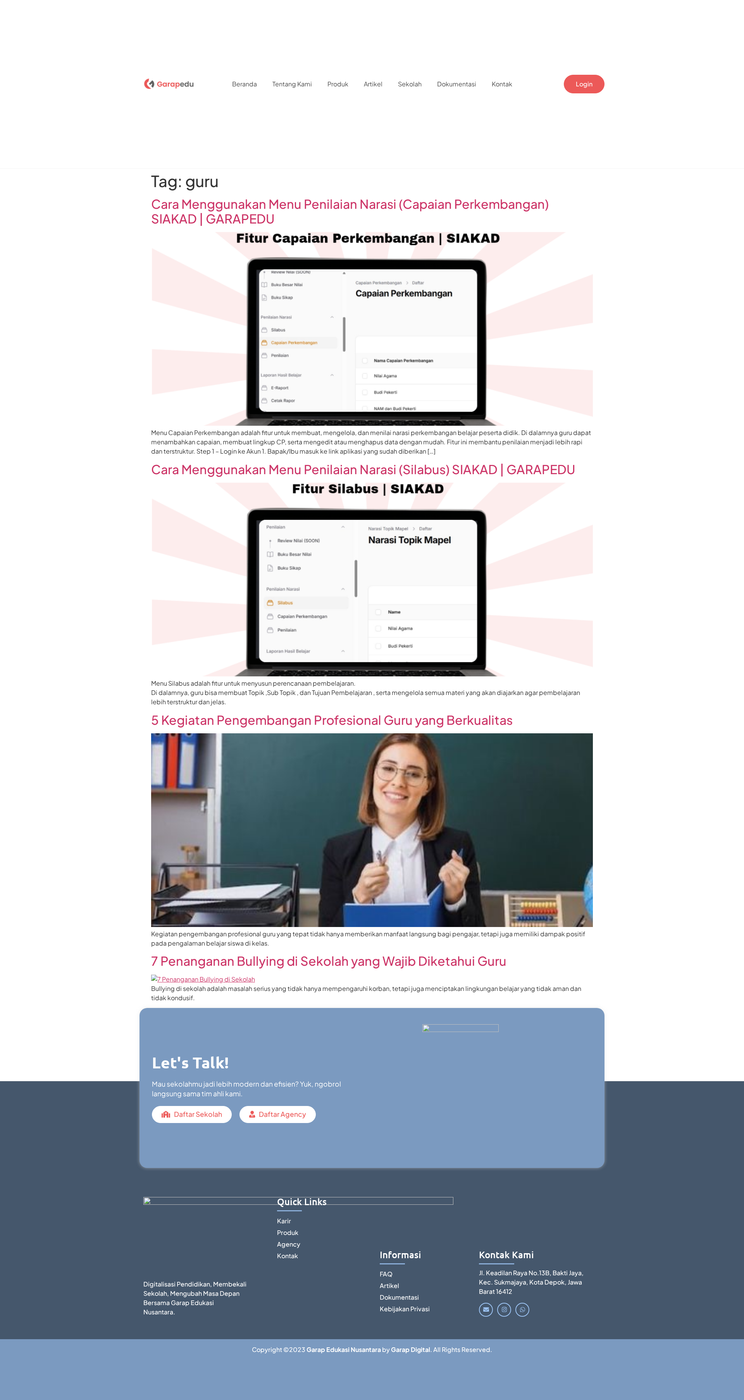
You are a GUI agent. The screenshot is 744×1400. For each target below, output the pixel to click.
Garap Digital (410, 1349)
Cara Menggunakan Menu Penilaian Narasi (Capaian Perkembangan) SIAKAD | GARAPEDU (350, 211)
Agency (288, 1244)
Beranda (244, 84)
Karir (284, 1221)
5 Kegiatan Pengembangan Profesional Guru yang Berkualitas (332, 720)
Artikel (373, 84)
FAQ (386, 1274)
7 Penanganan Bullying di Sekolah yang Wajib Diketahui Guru (328, 960)
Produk (337, 84)
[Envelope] (486, 1310)
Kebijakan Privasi (405, 1309)
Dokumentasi (456, 84)
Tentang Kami (292, 84)
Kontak (502, 84)
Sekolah (410, 84)
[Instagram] (504, 1310)
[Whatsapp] (522, 1310)
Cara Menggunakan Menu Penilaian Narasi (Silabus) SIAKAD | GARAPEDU (363, 469)
